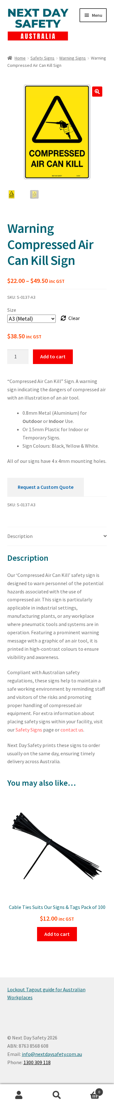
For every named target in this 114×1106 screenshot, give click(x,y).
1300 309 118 (37, 1062)
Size (11, 310)
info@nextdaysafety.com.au (52, 1054)
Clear (74, 318)
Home (20, 58)
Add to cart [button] (57, 934)
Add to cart (53, 356)
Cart (88, 1089)
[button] (97, 91)
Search (57, 1095)
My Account (19, 1095)
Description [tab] (20, 536)
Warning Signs (72, 58)
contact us (71, 729)
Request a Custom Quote (45, 487)
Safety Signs (42, 58)
